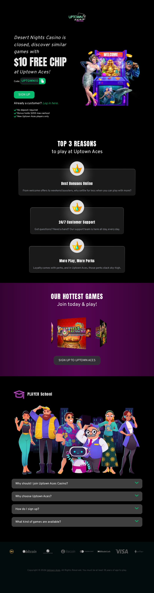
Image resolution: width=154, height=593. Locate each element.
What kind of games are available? (38, 522)
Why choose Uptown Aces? (33, 496)
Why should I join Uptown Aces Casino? (41, 484)
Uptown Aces (53, 570)
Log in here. (50, 103)
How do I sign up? (27, 509)
